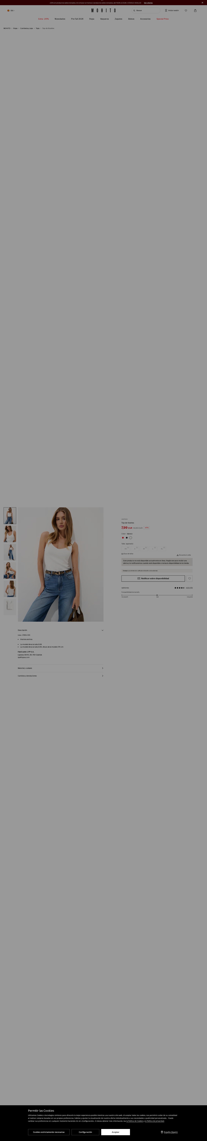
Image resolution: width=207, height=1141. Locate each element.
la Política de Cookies (134, 1121)
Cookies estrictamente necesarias (49, 1132)
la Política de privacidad (154, 1121)
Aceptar (115, 1132)
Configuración (85, 1132)
